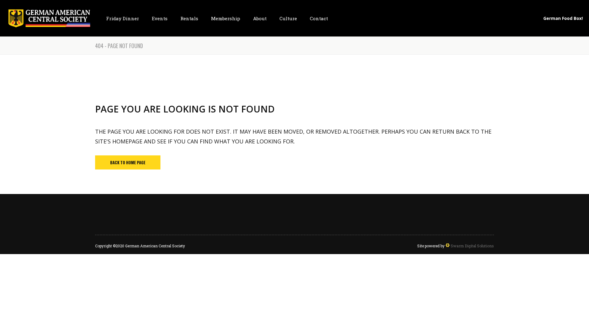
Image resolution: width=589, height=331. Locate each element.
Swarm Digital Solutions (472, 245)
